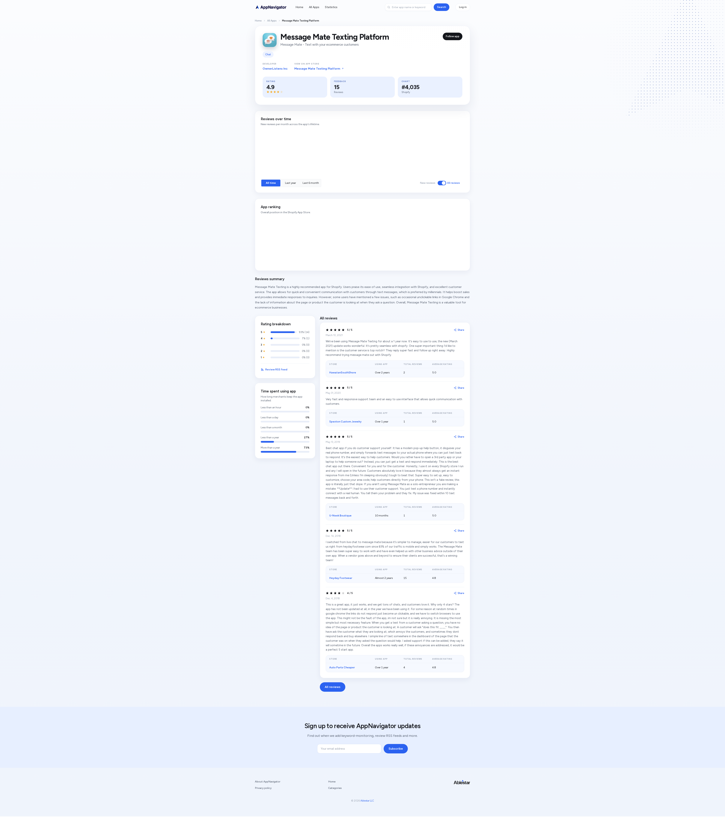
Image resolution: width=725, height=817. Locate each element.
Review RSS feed (276, 369)
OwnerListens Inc (275, 68)
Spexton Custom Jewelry (345, 421)
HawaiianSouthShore (342, 372)
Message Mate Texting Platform (317, 68)
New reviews (427, 183)
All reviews (453, 183)
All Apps (314, 7)
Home (299, 7)
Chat (268, 54)
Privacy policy (263, 788)
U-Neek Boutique (340, 515)
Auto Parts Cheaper (342, 667)
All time (271, 183)
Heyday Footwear (340, 578)
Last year (290, 183)
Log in (463, 7)
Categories (335, 788)
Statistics (331, 7)
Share (461, 329)
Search (441, 7)
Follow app (452, 36)
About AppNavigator (267, 781)
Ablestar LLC (367, 800)
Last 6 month (311, 183)
